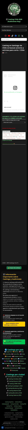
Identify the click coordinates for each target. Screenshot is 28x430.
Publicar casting (6, 133)
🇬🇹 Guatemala (22, 359)
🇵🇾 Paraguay (22, 363)
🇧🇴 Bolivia (15, 352)
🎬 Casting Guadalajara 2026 (14, 386)
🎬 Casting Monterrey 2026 (14, 388)
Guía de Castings (18, 417)
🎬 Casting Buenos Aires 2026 (14, 376)
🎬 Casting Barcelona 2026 (14, 393)
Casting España (5, 404)
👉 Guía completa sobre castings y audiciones (11, 324)
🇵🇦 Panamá (14, 363)
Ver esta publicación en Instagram (13, 92)
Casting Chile (23, 404)
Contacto (19, 138)
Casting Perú (9, 406)
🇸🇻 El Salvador (6, 359)
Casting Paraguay (9, 408)
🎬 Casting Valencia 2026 (14, 395)
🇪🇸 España (14, 359)
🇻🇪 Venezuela (14, 370)
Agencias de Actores (9, 417)
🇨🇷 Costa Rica (15, 354)
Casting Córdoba (19, 413)
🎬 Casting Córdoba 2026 (14, 379)
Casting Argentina (9, 402)
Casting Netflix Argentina (17, 415)
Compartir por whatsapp (7, 140)
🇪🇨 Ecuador (8, 356)
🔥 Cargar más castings (14, 267)
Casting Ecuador (18, 408)
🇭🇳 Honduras (13, 361)
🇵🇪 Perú (9, 366)
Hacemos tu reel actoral (14, 134)
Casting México (18, 402)
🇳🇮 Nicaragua (6, 363)
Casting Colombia (14, 404)
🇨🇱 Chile (21, 352)
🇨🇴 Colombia (7, 354)
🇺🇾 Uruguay (21, 368)
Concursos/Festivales (10, 138)
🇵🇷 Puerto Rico (16, 366)
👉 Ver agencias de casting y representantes (12, 342)
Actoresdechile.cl (24, 109)
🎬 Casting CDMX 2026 (14, 383)
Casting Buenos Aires (9, 413)
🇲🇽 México (21, 361)
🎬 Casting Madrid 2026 (14, 390)
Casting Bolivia (14, 410)
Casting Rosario (7, 415)
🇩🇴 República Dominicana (10, 368)
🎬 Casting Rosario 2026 (14, 381)
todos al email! (7, 107)
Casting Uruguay (18, 406)
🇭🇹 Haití (6, 361)
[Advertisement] (14, 62)
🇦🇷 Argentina (8, 352)
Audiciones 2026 (14, 419)
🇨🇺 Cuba (22, 354)
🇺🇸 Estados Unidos (17, 356)
